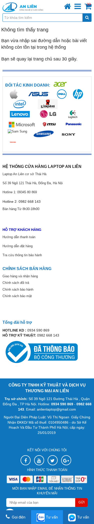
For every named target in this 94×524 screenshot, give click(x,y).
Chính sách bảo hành (18, 289)
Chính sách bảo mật (17, 296)
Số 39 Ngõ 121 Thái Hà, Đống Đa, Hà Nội (33, 183)
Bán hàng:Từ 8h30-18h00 (21, 209)
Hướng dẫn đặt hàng (18, 246)
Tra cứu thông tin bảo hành (23, 255)
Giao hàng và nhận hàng (20, 276)
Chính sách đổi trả (16, 283)
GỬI (81, 502)
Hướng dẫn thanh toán (19, 237)
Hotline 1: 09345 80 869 (20, 192)
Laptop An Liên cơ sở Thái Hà (24, 174)
